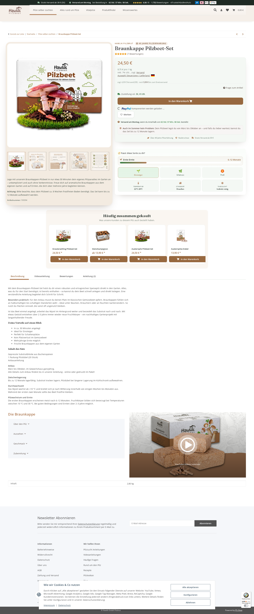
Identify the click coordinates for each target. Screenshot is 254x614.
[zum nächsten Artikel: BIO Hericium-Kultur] (243, 34)
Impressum (49, 605)
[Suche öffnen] (215, 10)
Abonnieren (205, 523)
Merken (127, 114)
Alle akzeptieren (190, 587)
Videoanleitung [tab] (42, 276)
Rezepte (87, 570)
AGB (39, 570)
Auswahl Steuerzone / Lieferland (134, 75)
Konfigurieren (190, 594)
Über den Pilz (20, 424)
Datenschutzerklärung (89, 524)
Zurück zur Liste (17, 34)
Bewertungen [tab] (66, 276)
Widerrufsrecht (44, 554)
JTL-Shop (238, 610)
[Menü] (249, 592)
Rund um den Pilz (92, 565)
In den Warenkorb (71, 259)
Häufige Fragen (90, 559)
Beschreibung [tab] (17, 276)
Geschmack (19, 443)
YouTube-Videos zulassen (187, 464)
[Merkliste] (227, 10)
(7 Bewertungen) (135, 53)
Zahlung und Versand (48, 575)
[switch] (246, 605)
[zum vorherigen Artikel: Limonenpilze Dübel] (237, 34)
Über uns (42, 565)
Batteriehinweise (45, 549)
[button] (221, 10)
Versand (140, 72)
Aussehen (18, 433)
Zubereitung (20, 453)
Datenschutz (64, 605)
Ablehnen (190, 602)
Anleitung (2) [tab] (89, 276)
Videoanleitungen (92, 554)
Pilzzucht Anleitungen (94, 549)
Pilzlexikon (88, 575)
